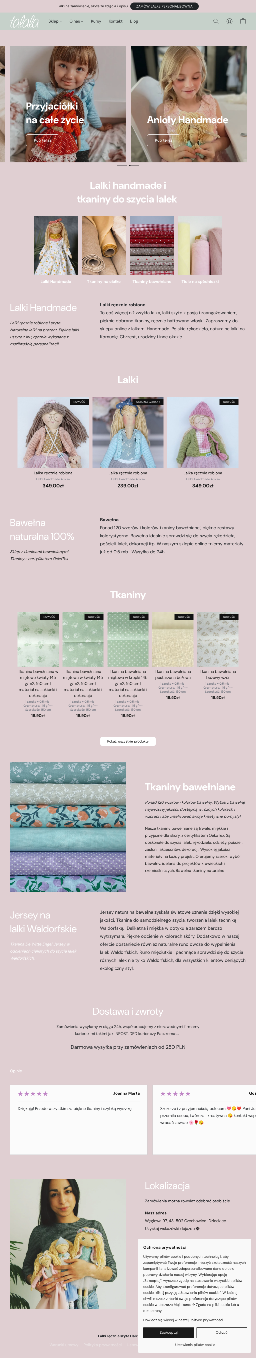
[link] (195, 1343)
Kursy (96, 21)
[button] (164, 6)
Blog (134, 21)
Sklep (54, 21)
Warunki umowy (64, 1344)
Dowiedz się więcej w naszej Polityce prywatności (183, 1320)
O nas (75, 21)
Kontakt (115, 21)
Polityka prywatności (103, 1344)
